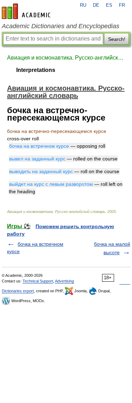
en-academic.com (27, 11)
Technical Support (38, 281)
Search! (116, 39)
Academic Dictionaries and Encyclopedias (60, 26)
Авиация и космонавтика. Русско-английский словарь (66, 58)
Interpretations (35, 70)
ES (109, 5)
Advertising (64, 281)
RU (83, 5)
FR (122, 5)
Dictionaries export (18, 291)
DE (96, 5)
